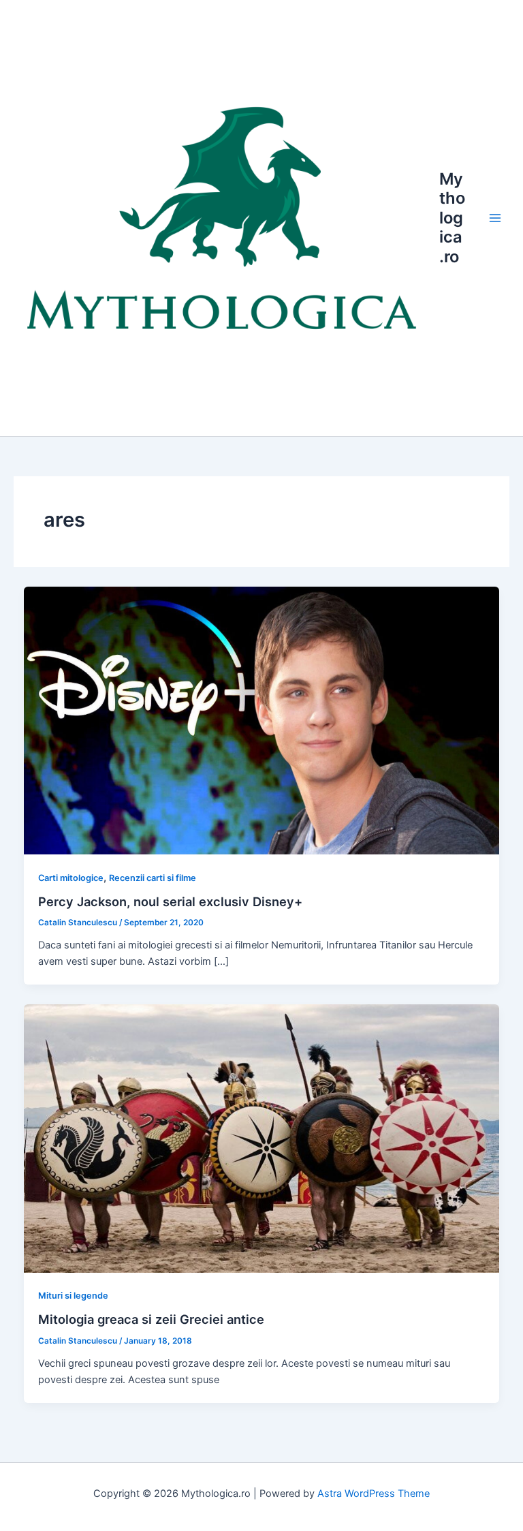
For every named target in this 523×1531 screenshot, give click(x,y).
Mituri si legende (73, 1295)
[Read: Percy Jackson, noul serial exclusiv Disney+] (262, 719)
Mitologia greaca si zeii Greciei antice (151, 1319)
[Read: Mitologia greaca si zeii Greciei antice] (262, 1138)
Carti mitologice (71, 878)
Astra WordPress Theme (373, 1493)
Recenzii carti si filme (152, 878)
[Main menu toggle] (495, 218)
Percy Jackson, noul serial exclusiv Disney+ (170, 901)
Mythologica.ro (452, 217)
